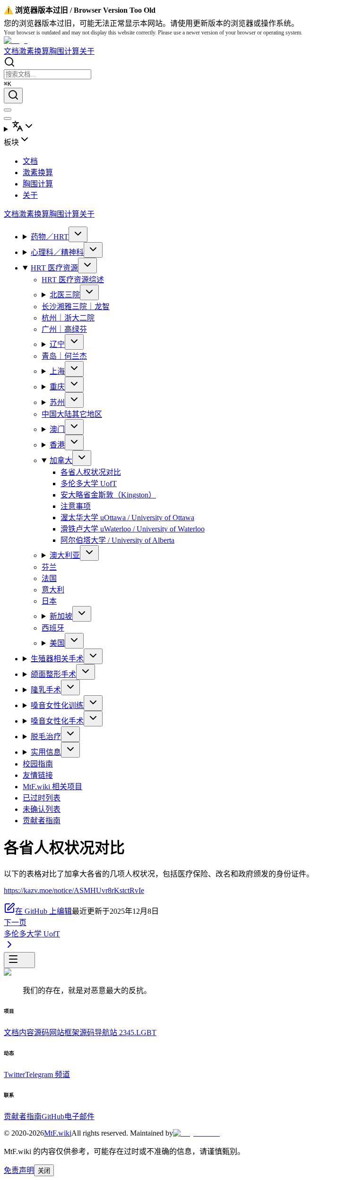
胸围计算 (64, 51)
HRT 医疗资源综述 (73, 280)
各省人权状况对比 (90, 472)
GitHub (53, 1117)
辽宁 (57, 344)
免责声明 (19, 1170)
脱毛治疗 (46, 737)
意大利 (53, 590)
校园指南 (38, 764)
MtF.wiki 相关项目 (52, 787)
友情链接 (38, 775)
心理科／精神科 (57, 252)
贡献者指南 (41, 821)
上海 (57, 371)
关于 (87, 51)
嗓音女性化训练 (57, 705)
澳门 (57, 429)
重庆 (57, 387)
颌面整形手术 (53, 674)
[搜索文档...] (13, 95)
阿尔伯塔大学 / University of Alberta (117, 540)
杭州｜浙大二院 (68, 318)
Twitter (14, 1074)
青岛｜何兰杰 (64, 356)
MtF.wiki (57, 1133)
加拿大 (61, 460)
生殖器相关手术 (57, 659)
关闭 (44, 1170)
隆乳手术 (46, 690)
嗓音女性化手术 (57, 721)
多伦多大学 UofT (88, 484)
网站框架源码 (72, 1032)
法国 (49, 578)
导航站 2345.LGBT (125, 1032)
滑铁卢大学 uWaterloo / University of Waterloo (132, 529)
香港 (57, 445)
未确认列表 (41, 809)
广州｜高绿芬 (64, 329)
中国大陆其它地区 (72, 414)
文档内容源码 (26, 1032)
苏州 (57, 402)
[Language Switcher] (181, 127)
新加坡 (61, 616)
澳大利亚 (65, 555)
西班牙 (53, 628)
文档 (11, 51)
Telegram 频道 (47, 1074)
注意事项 (75, 506)
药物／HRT (50, 237)
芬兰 (49, 567)
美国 (57, 643)
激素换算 (34, 51)
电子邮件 (79, 1117)
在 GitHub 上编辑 (43, 911)
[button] (181, 140)
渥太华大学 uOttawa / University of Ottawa (127, 518)
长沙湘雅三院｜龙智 (76, 307)
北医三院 (65, 295)
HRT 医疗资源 (54, 268)
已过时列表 (41, 798)
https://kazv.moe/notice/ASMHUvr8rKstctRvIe (74, 890)
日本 (49, 601)
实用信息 (46, 752)
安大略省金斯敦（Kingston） (108, 495)
